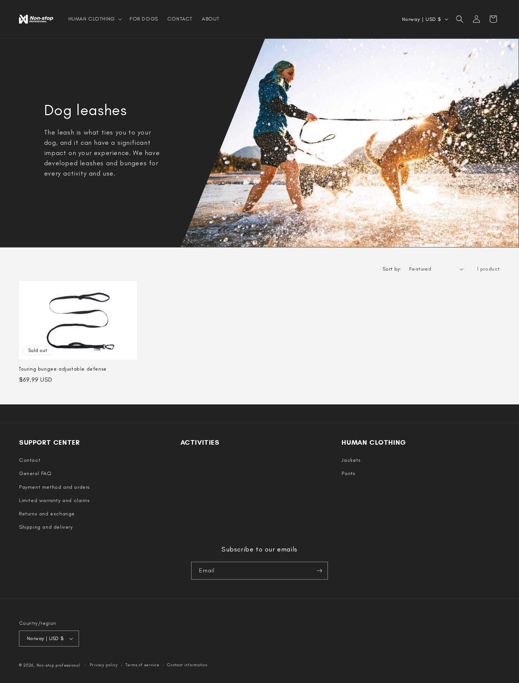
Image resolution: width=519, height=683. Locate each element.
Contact (29, 460)
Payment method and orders (54, 487)
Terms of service (142, 664)
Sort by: (392, 269)
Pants (348, 473)
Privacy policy (104, 664)
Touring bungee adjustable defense (63, 369)
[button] (94, 19)
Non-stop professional (58, 665)
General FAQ (35, 473)
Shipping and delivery (46, 527)
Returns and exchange (47, 513)
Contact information (187, 664)
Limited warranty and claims (54, 500)
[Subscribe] (319, 571)
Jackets (351, 460)
